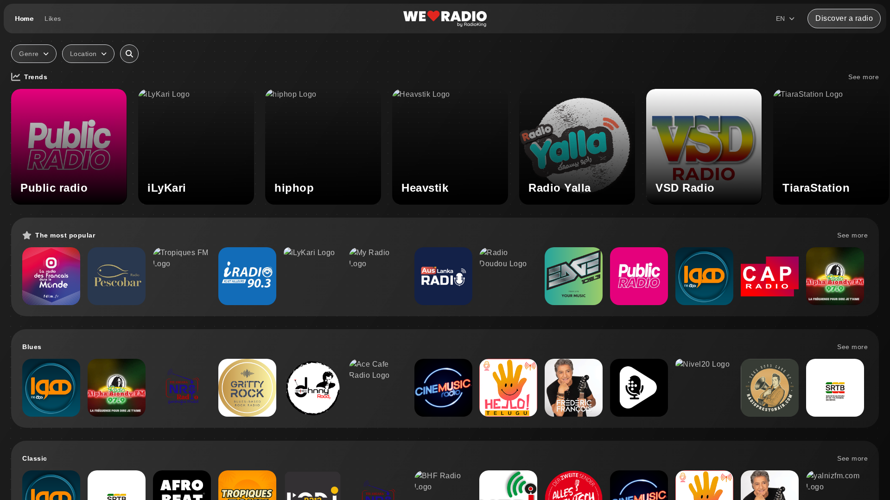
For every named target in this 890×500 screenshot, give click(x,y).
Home (24, 18)
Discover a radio (844, 18)
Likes (52, 18)
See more (863, 77)
